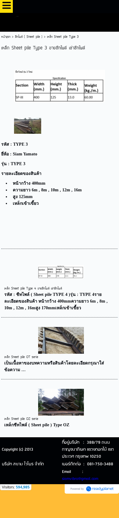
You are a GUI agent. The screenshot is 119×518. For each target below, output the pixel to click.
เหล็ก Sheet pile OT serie (21, 357)
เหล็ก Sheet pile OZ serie (21, 419)
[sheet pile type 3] (59, 85)
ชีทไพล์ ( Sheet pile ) (28, 37)
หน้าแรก (5, 37)
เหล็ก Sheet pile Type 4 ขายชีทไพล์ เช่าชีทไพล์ (33, 288)
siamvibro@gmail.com (80, 478)
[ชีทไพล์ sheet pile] (27, 125)
